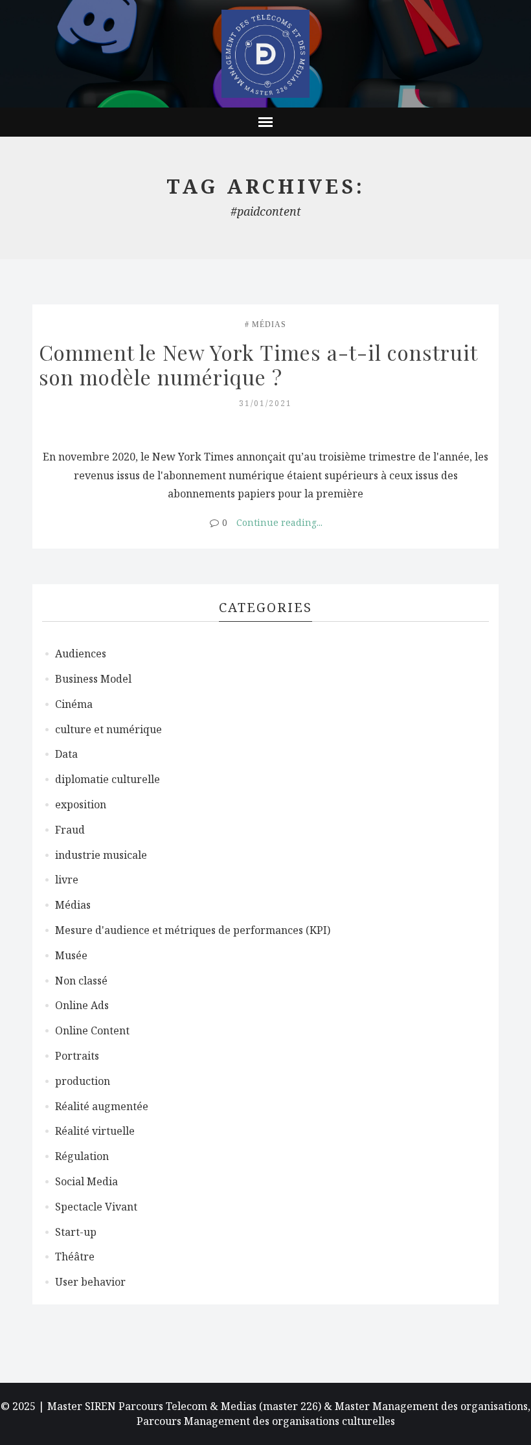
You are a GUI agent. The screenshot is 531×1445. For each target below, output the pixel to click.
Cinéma (74, 704)
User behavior (90, 1282)
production (82, 1081)
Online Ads (82, 1005)
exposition (80, 804)
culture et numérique (108, 729)
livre (66, 879)
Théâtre (75, 1256)
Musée (71, 955)
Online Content (92, 1030)
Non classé (81, 980)
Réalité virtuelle (95, 1131)
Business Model (93, 679)
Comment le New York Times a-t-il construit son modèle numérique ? (261, 364)
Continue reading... (279, 522)
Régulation (82, 1156)
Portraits (77, 1056)
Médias (269, 324)
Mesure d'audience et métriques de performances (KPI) (192, 930)
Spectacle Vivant (96, 1207)
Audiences (80, 653)
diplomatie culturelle (107, 779)
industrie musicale (101, 855)
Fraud (70, 830)
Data (66, 754)
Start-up (75, 1232)
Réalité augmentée (101, 1106)
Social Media (86, 1181)
